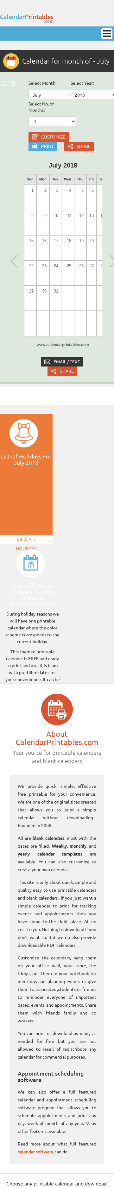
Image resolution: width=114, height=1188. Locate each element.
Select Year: (82, 83)
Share (84, 146)
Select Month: (42, 83)
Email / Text (67, 361)
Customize (53, 136)
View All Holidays (26, 540)
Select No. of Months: (41, 107)
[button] (13, 260)
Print (47, 146)
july (37, 95)
